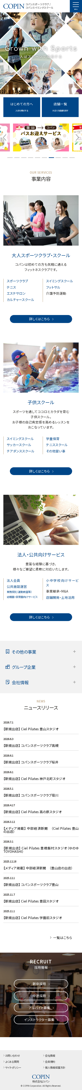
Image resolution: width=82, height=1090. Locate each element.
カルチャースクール (20, 299)
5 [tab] (37, 157)
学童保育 (53, 438)
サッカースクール (19, 444)
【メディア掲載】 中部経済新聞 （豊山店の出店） (38, 868)
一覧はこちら (62, 937)
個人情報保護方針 (55, 1067)
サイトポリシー (13, 1067)
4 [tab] (31, 157)
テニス (11, 287)
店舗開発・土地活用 (60, 597)
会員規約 (50, 1062)
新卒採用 (39, 983)
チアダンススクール (20, 451)
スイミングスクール (59, 281)
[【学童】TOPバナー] (41, 137)
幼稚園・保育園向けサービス (22, 597)
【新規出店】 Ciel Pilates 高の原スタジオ (32, 811)
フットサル (53, 287)
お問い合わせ (12, 1055)
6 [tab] (44, 157)
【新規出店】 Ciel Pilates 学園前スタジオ (32, 917)
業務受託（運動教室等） (19, 592)
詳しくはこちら (39, 318)
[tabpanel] (41, 137)
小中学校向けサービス (62, 582)
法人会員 (13, 580)
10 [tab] (72, 157)
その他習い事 (55, 451)
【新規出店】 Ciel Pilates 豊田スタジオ (31, 901)
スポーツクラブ (17, 281)
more (22, 99)
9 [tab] (65, 157)
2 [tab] (17, 157)
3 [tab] (24, 157)
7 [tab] (51, 157)
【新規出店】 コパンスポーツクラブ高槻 (30, 745)
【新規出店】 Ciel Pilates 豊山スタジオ (31, 729)
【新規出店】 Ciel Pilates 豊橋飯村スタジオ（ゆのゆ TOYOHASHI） (41, 850)
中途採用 (39, 995)
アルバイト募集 (39, 1007)
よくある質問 (12, 1062)
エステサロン (16, 293)
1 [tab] (10, 157)
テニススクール (57, 444)
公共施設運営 (17, 586)
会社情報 (50, 1055)
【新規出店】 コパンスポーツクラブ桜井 (30, 762)
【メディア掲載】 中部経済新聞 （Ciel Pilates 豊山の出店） (41, 830)
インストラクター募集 (39, 1019)
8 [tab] (58, 157)
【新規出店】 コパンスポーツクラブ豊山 (30, 884)
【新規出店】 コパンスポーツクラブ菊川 (30, 795)
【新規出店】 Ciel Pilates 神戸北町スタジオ (34, 778)
